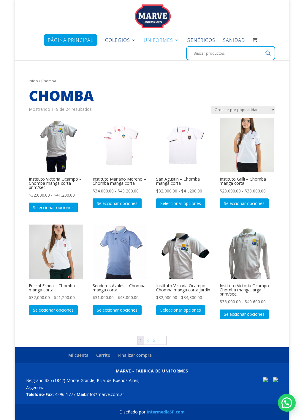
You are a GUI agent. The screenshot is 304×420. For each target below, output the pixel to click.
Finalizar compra (135, 355)
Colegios (117, 40)
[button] (287, 403)
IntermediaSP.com (166, 412)
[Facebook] (265, 380)
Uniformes (158, 40)
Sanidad (234, 40)
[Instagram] (275, 380)
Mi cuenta (78, 355)
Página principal (70, 40)
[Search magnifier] (268, 53)
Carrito (103, 355)
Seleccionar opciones (53, 207)
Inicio (33, 80)
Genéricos (201, 40)
